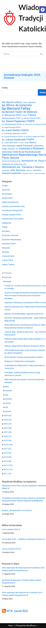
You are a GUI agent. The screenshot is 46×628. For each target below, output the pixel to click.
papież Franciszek (24, 146)
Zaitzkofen (37, 170)
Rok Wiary (6, 231)
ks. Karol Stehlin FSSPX (15, 130)
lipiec (7, 387)
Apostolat (6, 190)
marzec (8, 403)
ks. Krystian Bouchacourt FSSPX (12, 136)
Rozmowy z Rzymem (10, 235)
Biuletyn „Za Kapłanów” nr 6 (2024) (16, 510)
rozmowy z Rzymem (31, 148)
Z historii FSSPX (8, 256)
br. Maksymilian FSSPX (11, 115)
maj (6, 395)
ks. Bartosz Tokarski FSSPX (31, 118)
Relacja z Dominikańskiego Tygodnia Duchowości (23, 314)
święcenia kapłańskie (11, 173)
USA (12, 170)
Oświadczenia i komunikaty (13, 219)
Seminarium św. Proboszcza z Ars (14, 164)
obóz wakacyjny (8, 146)
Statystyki (6, 248)
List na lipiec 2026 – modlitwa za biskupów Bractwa (22, 539)
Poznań (11, 149)
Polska (4, 149)
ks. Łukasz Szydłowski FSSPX (18, 139)
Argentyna (32, 102)
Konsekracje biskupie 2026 (12, 210)
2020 (8, 436)
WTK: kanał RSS (17, 611)
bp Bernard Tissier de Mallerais (19, 111)
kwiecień (8, 399)
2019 (8, 440)
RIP (17, 149)
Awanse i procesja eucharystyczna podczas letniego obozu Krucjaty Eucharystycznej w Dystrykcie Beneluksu (25, 295)
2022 (8, 428)
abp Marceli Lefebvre (12, 102)
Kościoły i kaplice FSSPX (11, 215)
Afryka (25, 102)
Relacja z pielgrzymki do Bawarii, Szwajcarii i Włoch (24, 346)
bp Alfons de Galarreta (17, 105)
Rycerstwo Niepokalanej (11, 240)
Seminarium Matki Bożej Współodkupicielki (21, 152)
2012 (8, 470)
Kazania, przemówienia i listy (13, 206)
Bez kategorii (7, 194)
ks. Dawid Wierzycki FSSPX (12, 124)
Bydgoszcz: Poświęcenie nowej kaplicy (19, 361)
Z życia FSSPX (7, 260)
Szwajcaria (5, 170)
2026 (8, 277)
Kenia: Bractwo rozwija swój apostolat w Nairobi (23, 357)
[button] (42, 9)
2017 (8, 449)
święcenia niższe (27, 173)
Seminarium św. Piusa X (33, 160)
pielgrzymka (38, 146)
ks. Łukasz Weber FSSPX (10, 143)
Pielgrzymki (6, 223)
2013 (8, 465)
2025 (8, 415)
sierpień (8, 281)
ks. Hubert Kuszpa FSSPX (11, 127)
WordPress (31, 625)
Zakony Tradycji (8, 264)
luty (6, 407)
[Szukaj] (41, 54)
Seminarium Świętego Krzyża (11, 161)
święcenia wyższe (39, 173)
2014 (8, 461)
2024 (8, 420)
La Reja (21, 143)
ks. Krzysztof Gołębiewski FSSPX (34, 136)
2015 (8, 457)
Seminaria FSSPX (9, 244)
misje (26, 143)
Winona (29, 170)
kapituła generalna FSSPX (11, 118)
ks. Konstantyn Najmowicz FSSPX (14, 133)
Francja (32, 115)
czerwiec (8, 391)
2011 (8, 474)
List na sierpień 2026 (10, 529)
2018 (8, 445)
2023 (8, 424)
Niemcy (32, 142)
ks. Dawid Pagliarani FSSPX (18, 121)
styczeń (8, 411)
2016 (8, 453)
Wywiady (5, 252)
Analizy (5, 186)
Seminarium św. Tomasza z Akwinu (23, 167)
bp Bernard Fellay (16, 108)
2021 (8, 432)
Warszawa (20, 170)
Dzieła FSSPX (7, 198)
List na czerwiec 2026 (10, 549)
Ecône (24, 115)
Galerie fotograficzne (10, 202)
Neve (10, 625)
